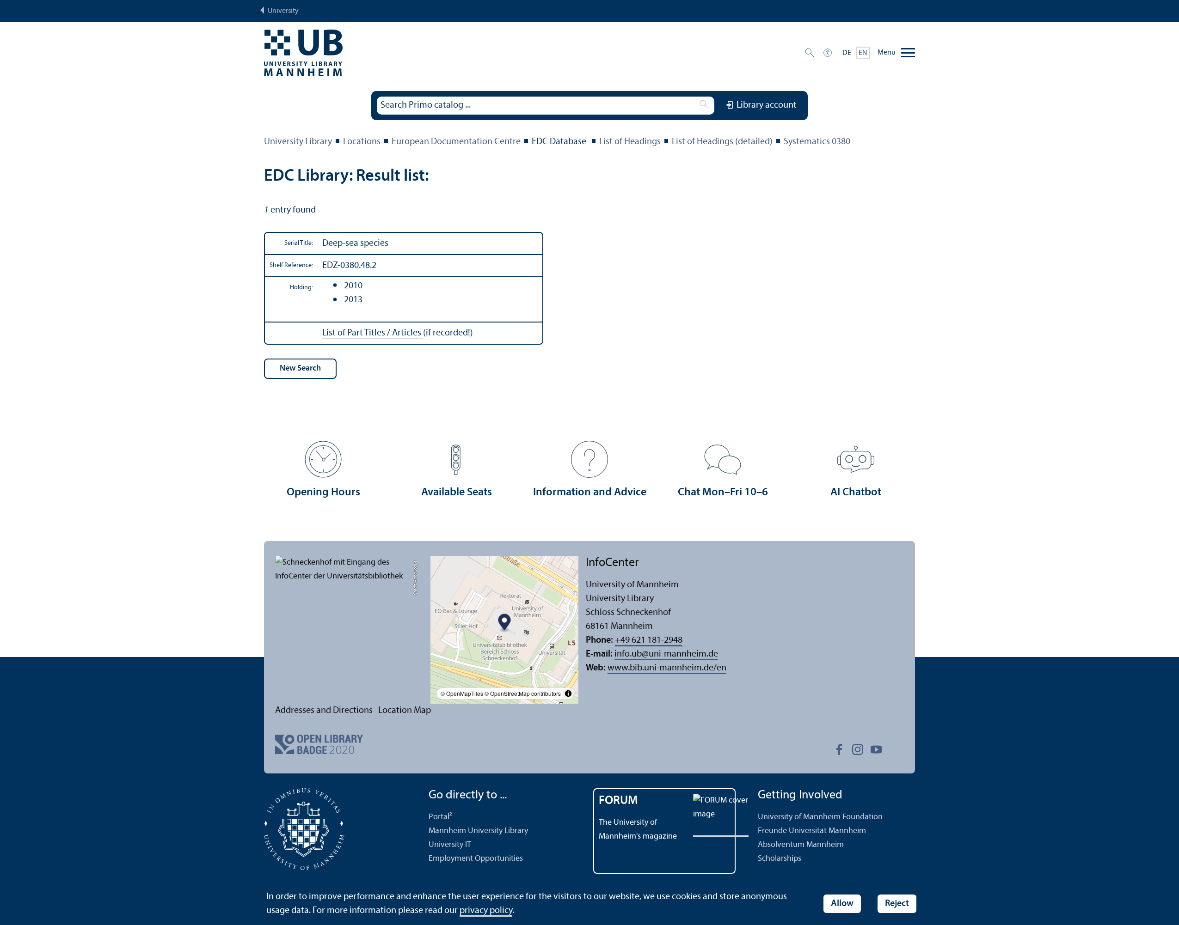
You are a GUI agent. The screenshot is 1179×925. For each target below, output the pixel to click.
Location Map (404, 710)
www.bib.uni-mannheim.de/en (667, 668)
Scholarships (779, 858)
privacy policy (486, 910)
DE (846, 53)
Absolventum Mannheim (801, 844)
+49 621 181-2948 (648, 640)
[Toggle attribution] (568, 693)
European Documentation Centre (456, 141)
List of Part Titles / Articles (372, 333)
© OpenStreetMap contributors (523, 693)
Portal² (440, 817)
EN (863, 53)
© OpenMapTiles (462, 693)
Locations (362, 141)
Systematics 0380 (817, 141)
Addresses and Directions (324, 710)
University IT (450, 844)
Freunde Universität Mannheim (812, 831)
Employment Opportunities (476, 858)
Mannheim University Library (478, 831)
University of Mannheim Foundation (820, 817)
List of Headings (630, 141)
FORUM (618, 801)
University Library (298, 141)
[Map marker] (504, 623)
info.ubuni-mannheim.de (666, 654)
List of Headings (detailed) (722, 141)
